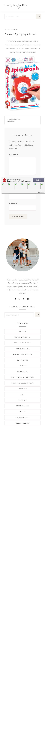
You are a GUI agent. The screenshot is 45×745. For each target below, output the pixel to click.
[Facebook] (16, 299)
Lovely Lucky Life (15, 6)
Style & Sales (22, 406)
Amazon (22, 331)
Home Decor (22, 371)
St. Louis (22, 400)
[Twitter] (20, 299)
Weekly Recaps (22, 423)
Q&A (22, 394)
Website (13, 203)
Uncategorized (22, 417)
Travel (22, 411)
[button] (40, 5)
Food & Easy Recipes (22, 354)
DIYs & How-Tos (23, 348)
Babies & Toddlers (22, 337)
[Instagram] (29, 299)
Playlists (22, 389)
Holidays (22, 366)
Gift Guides (22, 360)
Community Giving (22, 343)
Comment (13, 155)
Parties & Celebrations (23, 383)
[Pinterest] (25, 299)
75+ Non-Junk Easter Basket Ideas (14, 120)
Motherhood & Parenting (22, 377)
